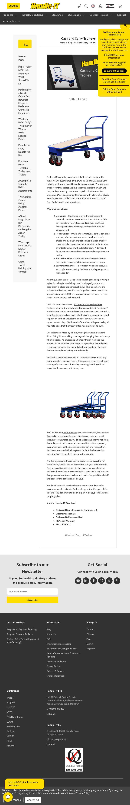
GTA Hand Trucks (15, 717)
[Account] (100, 6)
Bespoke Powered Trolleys (20, 634)
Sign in (90, 643)
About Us (51, 634)
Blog (49, 629)
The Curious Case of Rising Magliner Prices (24, 203)
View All (10, 745)
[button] (65, 760)
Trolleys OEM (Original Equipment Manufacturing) (23, 641)
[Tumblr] (109, 580)
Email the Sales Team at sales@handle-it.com (114, 80)
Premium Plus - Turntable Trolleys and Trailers (24, 168)
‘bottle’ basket (70, 432)
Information (10, 21)
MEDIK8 (10, 736)
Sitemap (91, 634)
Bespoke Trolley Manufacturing (21, 629)
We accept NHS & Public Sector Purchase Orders (25, 249)
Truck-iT (11, 697)
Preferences (13, 800)
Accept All (33, 800)
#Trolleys (87, 535)
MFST (9, 740)
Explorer (11, 731)
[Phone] (79, 6)
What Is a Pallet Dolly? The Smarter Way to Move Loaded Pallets (25, 129)
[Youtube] (78, 580)
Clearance (57, 14)
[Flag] (93, 6)
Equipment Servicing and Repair (62, 648)
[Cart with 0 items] (120, 6)
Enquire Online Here (114, 70)
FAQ (49, 639)
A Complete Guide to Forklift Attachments (25, 185)
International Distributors (59, 643)
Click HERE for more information (114, 56)
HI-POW (11, 707)
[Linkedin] (86, 580)
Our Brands (74, 14)
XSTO (10, 712)
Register (91, 648)
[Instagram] (101, 580)
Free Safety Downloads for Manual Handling (63, 655)
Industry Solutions (33, 14)
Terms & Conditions (56, 661)
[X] (117, 580)
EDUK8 (10, 721)
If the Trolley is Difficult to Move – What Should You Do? (25, 75)
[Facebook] (93, 580)
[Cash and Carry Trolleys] (78, 72)
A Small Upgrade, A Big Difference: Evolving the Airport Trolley (24, 226)
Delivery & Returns (55, 671)
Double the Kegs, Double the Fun (24, 150)
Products (8, 14)
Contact (121, 14)
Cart (89, 639)
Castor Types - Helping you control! (24, 266)
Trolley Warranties (55, 675)
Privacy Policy (53, 666)
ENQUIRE (13, 5)
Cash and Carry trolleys (58, 177)
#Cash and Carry (73, 535)
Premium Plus (13, 726)
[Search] (86, 6)
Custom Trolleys (99, 14)
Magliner (11, 702)
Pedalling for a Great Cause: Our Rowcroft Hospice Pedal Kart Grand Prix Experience (24, 101)
